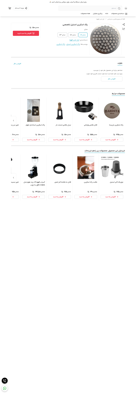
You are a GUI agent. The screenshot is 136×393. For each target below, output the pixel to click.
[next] (13, 120)
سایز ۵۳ (62, 35)
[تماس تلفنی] (5, 381)
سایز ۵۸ (73, 35)
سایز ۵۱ (83, 35)
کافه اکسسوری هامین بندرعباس (116, 19)
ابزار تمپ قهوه (100, 19)
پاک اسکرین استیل (73, 44)
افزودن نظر (17, 64)
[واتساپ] (5, 388)
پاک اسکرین (61, 44)
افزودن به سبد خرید (24, 33)
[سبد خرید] (9, 8)
